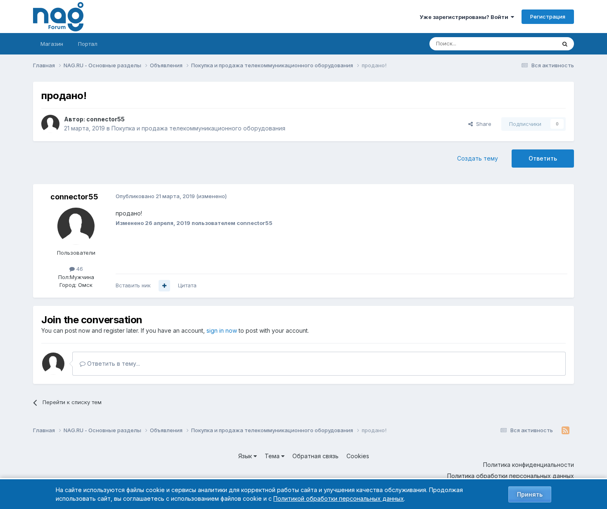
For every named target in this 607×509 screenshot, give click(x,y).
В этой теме (530, 43)
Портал (87, 43)
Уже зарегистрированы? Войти (465, 17)
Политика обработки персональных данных (510, 475)
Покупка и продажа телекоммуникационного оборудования (198, 128)
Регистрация (547, 16)
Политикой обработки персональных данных (338, 498)
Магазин (51, 43)
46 (79, 268)
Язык (246, 455)
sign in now (221, 330)
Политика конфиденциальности (528, 464)
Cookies (357, 455)
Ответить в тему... (112, 363)
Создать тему (477, 158)
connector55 (105, 119)
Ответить (543, 158)
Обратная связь (315, 455)
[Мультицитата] (164, 285)
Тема (273, 455)
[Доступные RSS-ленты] (565, 430)
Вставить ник (133, 285)
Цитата (187, 285)
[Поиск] (565, 43)
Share (482, 124)
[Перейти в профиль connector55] (50, 124)
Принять (530, 494)
